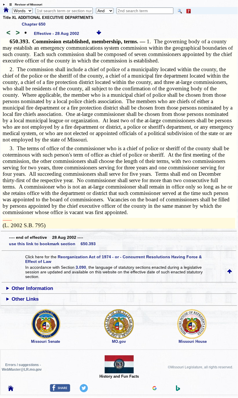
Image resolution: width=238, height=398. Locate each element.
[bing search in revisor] (178, 389)
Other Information (32, 288)
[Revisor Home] (11, 389)
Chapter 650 (34, 24)
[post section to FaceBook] (60, 390)
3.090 (81, 267)
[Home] (6, 10)
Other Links (25, 299)
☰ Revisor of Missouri (24, 4)
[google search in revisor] (154, 388)
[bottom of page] (99, 33)
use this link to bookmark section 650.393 (52, 243)
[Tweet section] (84, 390)
